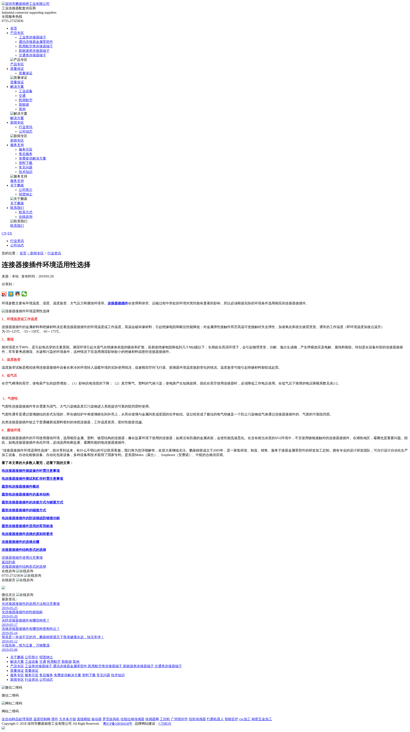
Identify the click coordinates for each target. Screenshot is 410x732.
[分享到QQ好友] (17, 293)
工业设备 (25, 91)
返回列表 (8, 562)
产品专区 (17, 33)
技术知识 (25, 172)
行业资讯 (25, 127)
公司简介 (25, 190)
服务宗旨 (25, 149)
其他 (22, 109)
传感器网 (152, 719)
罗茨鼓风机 (111, 719)
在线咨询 (25, 217)
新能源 (24, 104)
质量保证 (17, 68)
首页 (13, 28)
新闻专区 (17, 122)
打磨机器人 (215, 719)
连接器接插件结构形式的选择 (24, 566)
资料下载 (25, 163)
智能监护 (231, 719)
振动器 (96, 719)
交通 (22, 95)
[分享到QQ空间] (11, 293)
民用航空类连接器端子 (36, 46)
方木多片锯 (67, 719)
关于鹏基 (17, 185)
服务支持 (17, 145)
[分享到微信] (24, 293)
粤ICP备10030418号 (117, 723)
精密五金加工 (262, 719)
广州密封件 (179, 719)
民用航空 (25, 100)
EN (9, 233)
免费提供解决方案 (32, 158)
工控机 (165, 719)
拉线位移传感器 (132, 719)
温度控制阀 (41, 719)
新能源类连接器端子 (34, 51)
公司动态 (25, 131)
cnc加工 (245, 719)
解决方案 (17, 86)
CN (4, 233)
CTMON (165, 723)
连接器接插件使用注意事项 (22, 557)
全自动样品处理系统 (17, 719)
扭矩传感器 (197, 719)
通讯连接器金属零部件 (36, 42)
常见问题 (25, 167)
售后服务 (25, 154)
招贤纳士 (25, 194)
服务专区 (17, 675)
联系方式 (25, 212)
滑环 (54, 719)
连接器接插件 (118, 303)
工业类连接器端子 (32, 37)
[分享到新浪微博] (4, 293)
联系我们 (17, 208)
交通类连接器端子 (32, 55)
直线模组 (84, 719)
